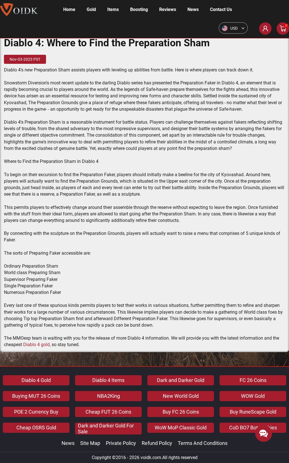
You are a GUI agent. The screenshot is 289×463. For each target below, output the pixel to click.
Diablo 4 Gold (36, 380)
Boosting (139, 9)
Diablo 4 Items (108, 380)
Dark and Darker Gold (180, 380)
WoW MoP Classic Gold (181, 428)
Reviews (167, 9)
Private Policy (121, 443)
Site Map (90, 443)
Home (69, 9)
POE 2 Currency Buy (36, 412)
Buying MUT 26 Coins (36, 396)
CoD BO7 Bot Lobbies (253, 428)
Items (113, 9)
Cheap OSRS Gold (36, 428)
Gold (91, 9)
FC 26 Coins (253, 380)
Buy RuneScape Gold (253, 412)
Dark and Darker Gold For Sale (106, 428)
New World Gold (181, 396)
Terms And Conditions (202, 443)
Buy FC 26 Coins (181, 412)
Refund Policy (157, 443)
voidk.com (151, 457)
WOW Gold (253, 396)
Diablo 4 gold (36, 344)
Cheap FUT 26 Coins (108, 412)
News (193, 9)
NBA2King (108, 396)
